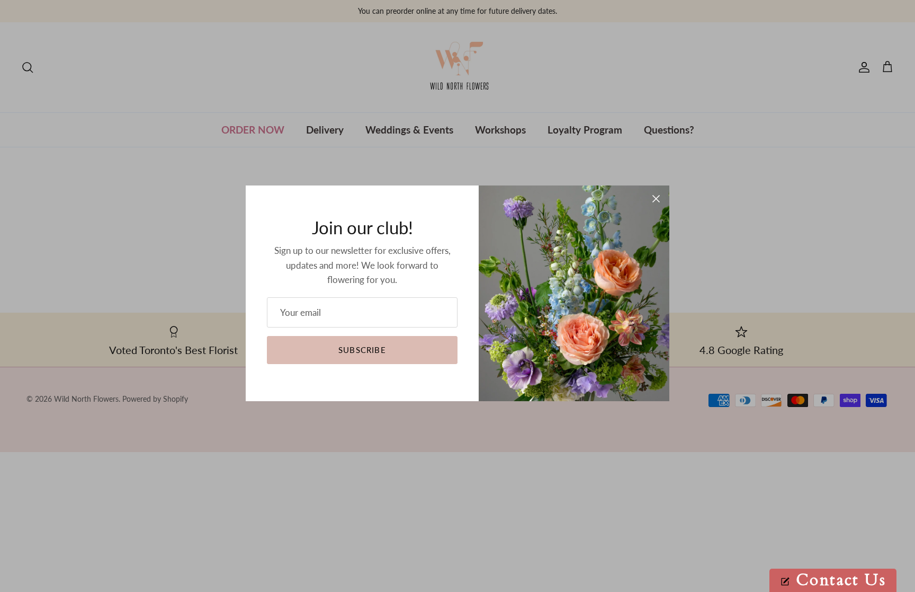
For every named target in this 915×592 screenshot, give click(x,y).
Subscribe (362, 350)
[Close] (656, 198)
